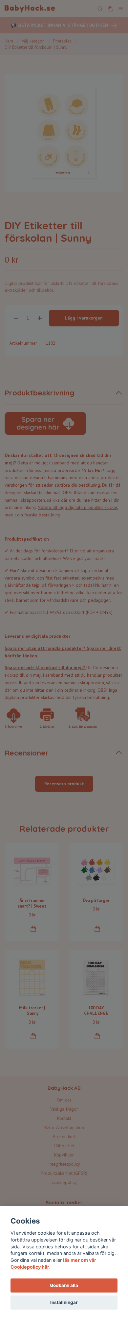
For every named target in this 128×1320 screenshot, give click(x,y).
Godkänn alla (64, 1285)
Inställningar (64, 1302)
